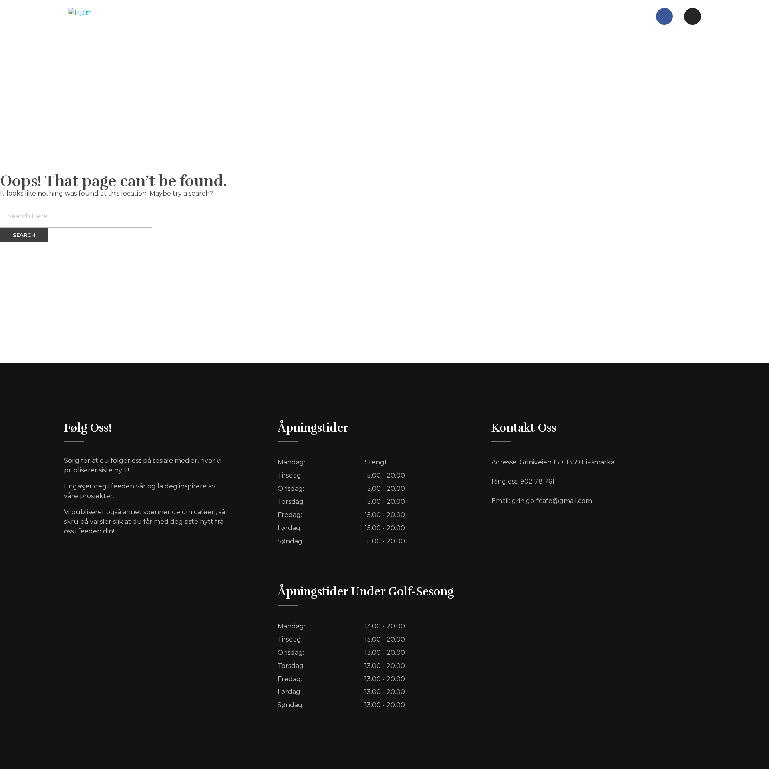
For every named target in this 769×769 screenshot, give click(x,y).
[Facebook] (664, 16)
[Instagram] (692, 16)
